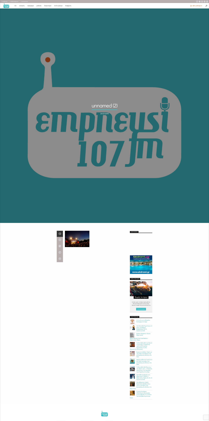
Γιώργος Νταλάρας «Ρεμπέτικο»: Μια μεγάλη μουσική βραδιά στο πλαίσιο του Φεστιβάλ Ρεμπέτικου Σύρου (140, 412)
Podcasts (39, 5)
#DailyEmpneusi (14, 1)
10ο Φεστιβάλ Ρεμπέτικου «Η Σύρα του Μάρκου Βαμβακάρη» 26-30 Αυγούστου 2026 (144, 346)
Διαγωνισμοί (47, 5)
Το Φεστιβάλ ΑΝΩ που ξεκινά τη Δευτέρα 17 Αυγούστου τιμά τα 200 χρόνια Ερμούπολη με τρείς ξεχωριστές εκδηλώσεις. (141, 364)
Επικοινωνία (25, 1)
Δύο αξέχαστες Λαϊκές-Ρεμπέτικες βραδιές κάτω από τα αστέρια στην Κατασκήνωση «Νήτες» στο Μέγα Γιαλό (141, 403)
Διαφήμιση (68, 5)
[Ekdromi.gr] (141, 282)
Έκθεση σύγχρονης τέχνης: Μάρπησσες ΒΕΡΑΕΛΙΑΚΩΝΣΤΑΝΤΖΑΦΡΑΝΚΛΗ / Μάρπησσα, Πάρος (140, 354)
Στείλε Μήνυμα (58, 5)
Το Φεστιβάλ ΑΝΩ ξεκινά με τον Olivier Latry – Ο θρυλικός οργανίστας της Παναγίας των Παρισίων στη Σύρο (144, 387)
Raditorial (5, 1)
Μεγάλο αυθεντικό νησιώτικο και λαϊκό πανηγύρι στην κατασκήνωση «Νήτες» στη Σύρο (144, 379)
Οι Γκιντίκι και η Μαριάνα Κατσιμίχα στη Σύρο (143, 338)
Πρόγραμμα (30, 5)
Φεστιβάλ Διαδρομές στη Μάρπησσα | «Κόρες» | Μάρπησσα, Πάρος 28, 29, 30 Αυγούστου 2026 (144, 395)
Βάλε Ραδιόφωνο (197, 5)
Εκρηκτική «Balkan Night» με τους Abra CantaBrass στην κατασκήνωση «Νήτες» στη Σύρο (144, 372)
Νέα (15, 5)
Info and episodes (141, 326)
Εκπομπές (22, 5)
